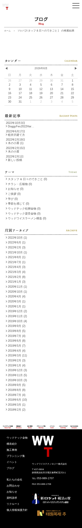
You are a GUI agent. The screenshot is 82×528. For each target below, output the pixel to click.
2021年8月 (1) (16, 257)
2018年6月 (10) (17, 399)
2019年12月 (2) (17, 311)
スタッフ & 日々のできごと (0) (27, 179)
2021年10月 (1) (17, 252)
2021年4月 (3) (16, 267)
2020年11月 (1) (17, 286)
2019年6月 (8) (16, 340)
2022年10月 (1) (17, 237)
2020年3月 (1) (16, 301)
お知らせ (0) (15, 188)
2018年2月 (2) (16, 409)
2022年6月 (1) (16, 242)
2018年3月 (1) (16, 404)
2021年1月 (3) (16, 281)
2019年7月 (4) (16, 336)
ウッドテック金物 (17, 437)
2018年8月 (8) (16, 390)
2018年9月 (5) (16, 385)
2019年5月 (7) (16, 345)
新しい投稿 (15, 160)
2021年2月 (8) (16, 277)
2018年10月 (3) (17, 380)
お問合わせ (13, 485)
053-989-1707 (45, 478)
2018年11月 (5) (17, 375)
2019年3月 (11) (17, 355)
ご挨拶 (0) (14, 193)
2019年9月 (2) (16, 326)
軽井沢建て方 (16, 134)
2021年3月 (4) (16, 272)
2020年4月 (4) (16, 296)
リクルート (13, 503)
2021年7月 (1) (16, 262)
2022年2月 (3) (16, 247)
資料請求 (12, 497)
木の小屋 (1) (15, 143)
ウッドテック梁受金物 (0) (24, 213)
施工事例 (12, 449)
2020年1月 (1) (16, 306)
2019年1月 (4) (16, 365)
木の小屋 (13, 151)
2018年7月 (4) (16, 395)
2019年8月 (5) (16, 331)
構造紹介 (12, 443)
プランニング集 (16, 455)
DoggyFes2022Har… (21, 126)
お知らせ (12, 491)
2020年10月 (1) (17, 291)
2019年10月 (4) (17, 321)
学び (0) (13, 198)
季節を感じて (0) (18, 203)
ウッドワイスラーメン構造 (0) (27, 218)
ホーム (7, 31)
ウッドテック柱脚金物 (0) (24, 208)
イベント (12, 462)
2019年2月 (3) (16, 360)
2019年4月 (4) (16, 350)
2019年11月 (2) (17, 316)
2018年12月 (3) (17, 370)
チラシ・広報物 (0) (20, 184)
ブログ (10, 468)
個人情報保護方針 (17, 510)
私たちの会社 (14, 479)
